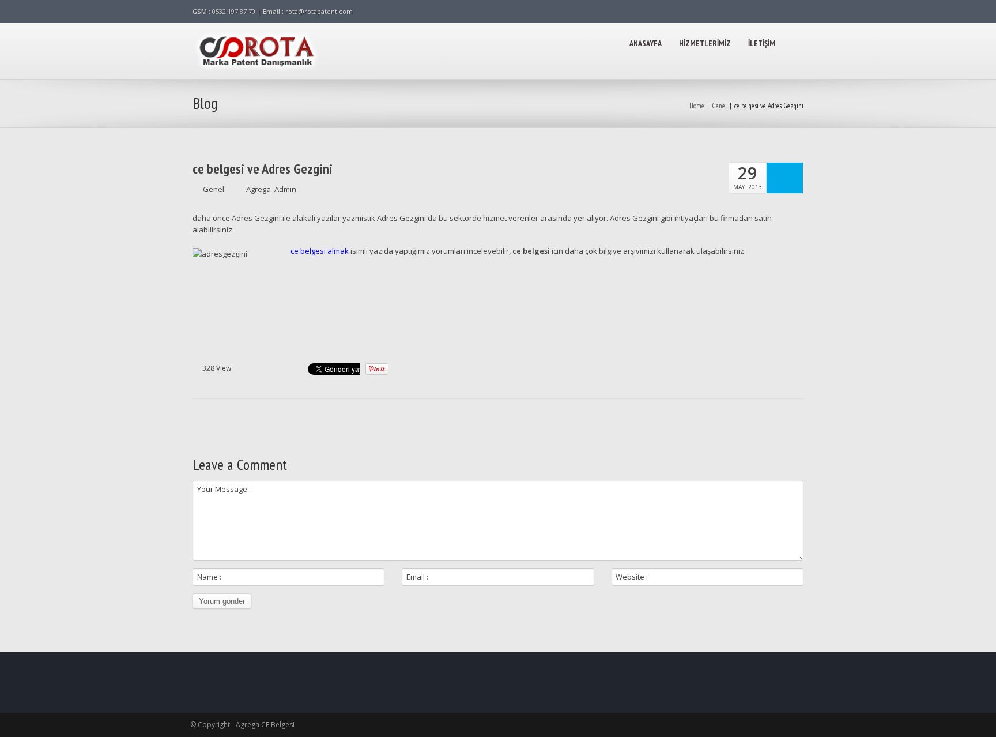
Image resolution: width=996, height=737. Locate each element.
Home (696, 106)
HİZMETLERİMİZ (705, 43)
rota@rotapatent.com (319, 11)
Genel (719, 106)
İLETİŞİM (761, 43)
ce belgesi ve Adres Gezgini (263, 169)
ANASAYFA (645, 43)
